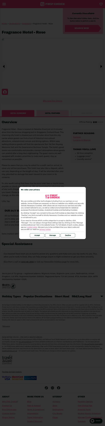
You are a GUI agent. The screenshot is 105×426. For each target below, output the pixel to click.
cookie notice (32, 227)
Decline (68, 235)
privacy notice (45, 229)
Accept (37, 235)
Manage (52, 235)
